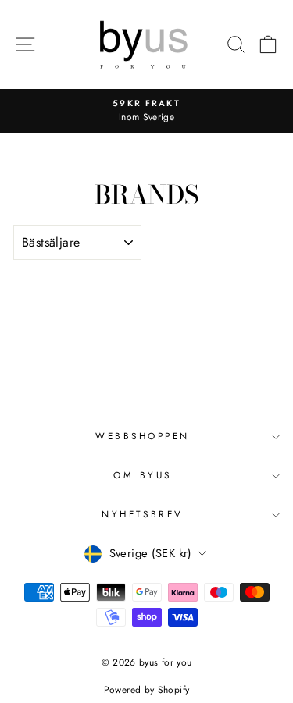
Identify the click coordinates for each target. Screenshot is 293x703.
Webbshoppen (142, 435)
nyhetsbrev (142, 513)
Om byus (142, 474)
